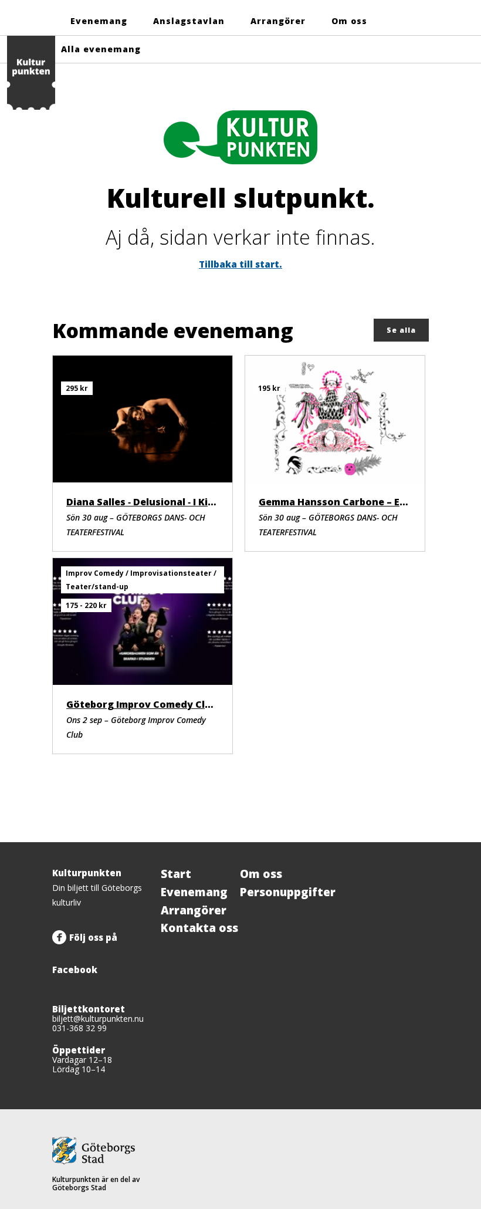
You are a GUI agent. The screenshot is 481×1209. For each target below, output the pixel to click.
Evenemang (98, 20)
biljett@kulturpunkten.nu (98, 1018)
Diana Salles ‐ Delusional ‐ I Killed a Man (162, 501)
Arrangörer (278, 20)
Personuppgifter (288, 892)
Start (176, 874)
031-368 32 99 (79, 1028)
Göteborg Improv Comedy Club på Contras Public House (202, 704)
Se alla (401, 330)
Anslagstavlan (189, 20)
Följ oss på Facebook (84, 953)
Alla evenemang (101, 49)
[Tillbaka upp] (416, 842)
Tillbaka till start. (240, 264)
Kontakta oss (199, 928)
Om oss (349, 20)
